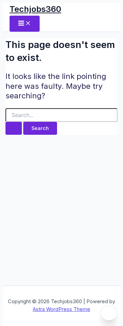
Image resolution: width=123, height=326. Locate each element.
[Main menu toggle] (25, 24)
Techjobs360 (35, 9)
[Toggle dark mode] (109, 313)
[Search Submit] (13, 128)
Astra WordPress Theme (61, 309)
